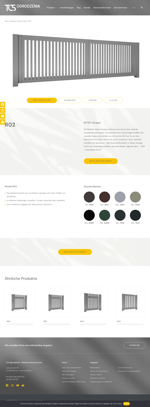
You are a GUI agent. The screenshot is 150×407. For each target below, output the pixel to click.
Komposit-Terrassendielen (129, 371)
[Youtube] (2, 116)
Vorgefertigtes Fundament (101, 382)
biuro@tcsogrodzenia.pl (15, 377)
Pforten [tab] (93, 100)
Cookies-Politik (68, 378)
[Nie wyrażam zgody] (147, 404)
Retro (25, 21)
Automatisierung (125, 368)
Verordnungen (68, 375)
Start (6, 21)
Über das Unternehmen (71, 368)
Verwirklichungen (69, 371)
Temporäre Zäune (16, 21)
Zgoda (126, 403)
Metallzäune (95, 368)
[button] (55, 7)
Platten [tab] (113, 100)
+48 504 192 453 (12, 379)
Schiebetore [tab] (70, 100)
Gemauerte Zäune (97, 378)
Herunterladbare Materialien (74, 382)
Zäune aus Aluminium (99, 371)
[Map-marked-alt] (2, 122)
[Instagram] (2, 110)
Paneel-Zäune (96, 375)
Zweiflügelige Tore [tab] (42, 100)
